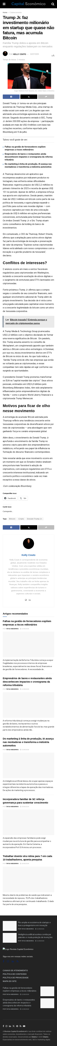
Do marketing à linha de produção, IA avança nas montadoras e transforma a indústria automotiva (28, 742)
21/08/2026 (25, 628)
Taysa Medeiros (12, 628)
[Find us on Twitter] (13, 1026)
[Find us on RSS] (18, 961)
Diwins (34, 1037)
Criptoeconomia (16, 12)
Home (5, 12)
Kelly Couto (19, 54)
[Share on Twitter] (28, 97)
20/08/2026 (25, 806)
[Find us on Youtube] (24, 1026)
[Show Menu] (4, 4)
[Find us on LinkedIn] (10, 1026)
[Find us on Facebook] (3, 961)
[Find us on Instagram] (8, 961)
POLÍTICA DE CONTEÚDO (15, 974)
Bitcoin (12, 519)
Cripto (21, 519)
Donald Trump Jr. (34, 519)
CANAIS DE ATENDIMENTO (15, 970)
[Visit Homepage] (28, 4)
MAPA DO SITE (9, 981)
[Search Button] (52, 4)
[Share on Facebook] (11, 97)
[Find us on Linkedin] (13, 961)
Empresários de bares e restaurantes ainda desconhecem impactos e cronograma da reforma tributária (29, 157)
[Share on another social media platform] (46, 97)
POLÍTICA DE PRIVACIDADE (15, 978)
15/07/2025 (34, 54)
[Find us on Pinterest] (17, 1026)
